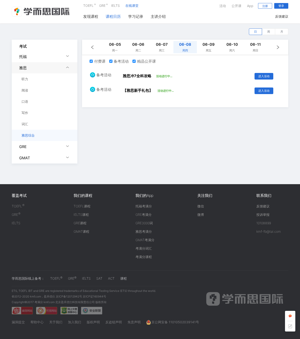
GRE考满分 (143, 215)
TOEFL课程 (82, 206)
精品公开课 (146, 61)
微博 (200, 215)
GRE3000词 (144, 223)
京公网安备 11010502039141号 (175, 322)
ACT (111, 278)
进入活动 (264, 76)
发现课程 (90, 16)
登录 (281, 6)
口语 (25, 101)
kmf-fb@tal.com (268, 231)
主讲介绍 (158, 16)
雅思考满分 (143, 231)
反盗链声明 (113, 322)
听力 (25, 79)
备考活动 (120, 61)
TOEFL (88, 5)
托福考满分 (143, 206)
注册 (265, 6)
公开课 (236, 6)
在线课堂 (132, 6)
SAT (99, 278)
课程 (123, 278)
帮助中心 (37, 322)
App (250, 6)
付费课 (99, 61)
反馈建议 (281, 16)
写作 (25, 113)
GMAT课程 (81, 231)
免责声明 (134, 322)
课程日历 (113, 16)
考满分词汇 (143, 248)
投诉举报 (263, 215)
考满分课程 (143, 257)
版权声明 (93, 322)
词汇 (25, 124)
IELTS (115, 6)
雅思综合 (28, 135)
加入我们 (74, 322)
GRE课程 (80, 223)
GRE (102, 5)
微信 (200, 206)
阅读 (25, 90)
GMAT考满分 (144, 240)
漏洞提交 (18, 322)
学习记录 (135, 16)
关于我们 (55, 322)
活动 (222, 6)
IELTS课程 (81, 215)
